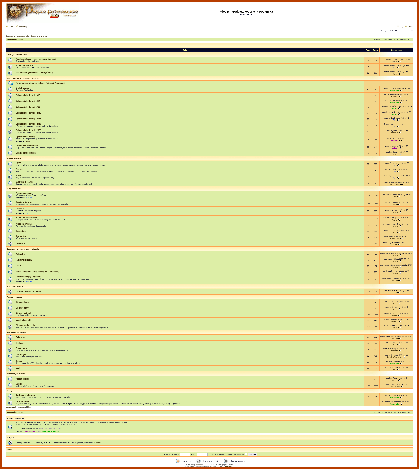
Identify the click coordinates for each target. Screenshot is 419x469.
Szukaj (410, 27)
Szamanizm (21, 236)
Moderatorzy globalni (50, 431)
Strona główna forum (15, 39)
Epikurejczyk (395, 386)
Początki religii (22, 379)
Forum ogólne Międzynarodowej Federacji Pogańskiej (40, 83)
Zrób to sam (21, 348)
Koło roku (20, 254)
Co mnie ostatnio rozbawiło (28, 291)
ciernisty (394, 321)
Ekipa (29, 407)
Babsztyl (394, 351)
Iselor (394, 245)
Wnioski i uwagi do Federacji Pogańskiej (34, 72)
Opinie (18, 163)
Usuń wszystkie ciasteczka (16, 407)
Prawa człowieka (14, 158)
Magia (18, 368)
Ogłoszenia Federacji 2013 (28, 107)
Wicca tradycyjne (24, 224)
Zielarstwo (20, 337)
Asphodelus (394, 184)
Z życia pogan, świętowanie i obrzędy (23, 249)
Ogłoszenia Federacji (25, 137)
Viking (394, 220)
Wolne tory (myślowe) (16, 374)
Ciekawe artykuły (24, 313)
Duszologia (21, 354)
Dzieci (18, 266)
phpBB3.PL (229, 466)
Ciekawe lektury (23, 302)
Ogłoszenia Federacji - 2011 (28, 119)
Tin (394, 68)
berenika (394, 97)
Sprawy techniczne (24, 65)
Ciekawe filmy (22, 308)
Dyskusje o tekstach (25, 395)
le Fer (394, 315)
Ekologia (20, 343)
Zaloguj (11, 27)
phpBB (198, 465)
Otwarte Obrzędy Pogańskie (29, 277)
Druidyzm (20, 208)
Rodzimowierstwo (24, 202)
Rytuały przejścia (24, 260)
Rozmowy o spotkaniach (27, 146)
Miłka (395, 204)
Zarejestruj (22, 27)
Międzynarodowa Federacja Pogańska (23, 78)
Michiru (29, 198)
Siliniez (394, 154)
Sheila (28, 141)
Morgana (394, 140)
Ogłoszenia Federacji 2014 (28, 101)
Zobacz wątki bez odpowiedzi (17, 36)
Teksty (9, 391)
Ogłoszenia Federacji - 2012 (28, 113)
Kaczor (97, 443)
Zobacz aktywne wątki (39, 36)
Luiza (394, 108)
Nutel (395, 293)
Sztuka (19, 361)
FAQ (401, 27)
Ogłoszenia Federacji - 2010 (28, 124)
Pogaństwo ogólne (24, 193)
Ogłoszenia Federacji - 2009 (28, 130)
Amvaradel (394, 90)
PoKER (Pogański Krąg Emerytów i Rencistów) (37, 272)
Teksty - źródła (22, 401)
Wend (394, 380)
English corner (22, 88)
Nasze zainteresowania (16, 332)
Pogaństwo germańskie (26, 217)
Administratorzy (31, 431)
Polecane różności (14, 297)
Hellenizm (20, 243)
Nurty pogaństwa (14, 189)
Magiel (19, 384)
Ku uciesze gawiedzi (15, 286)
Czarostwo (21, 231)
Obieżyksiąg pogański (26, 153)
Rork (395, 74)
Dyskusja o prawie (24, 182)
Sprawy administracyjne (17, 55)
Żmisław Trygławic (394, 357)
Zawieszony (395, 239)
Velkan (394, 148)
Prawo (18, 175)
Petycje (19, 169)
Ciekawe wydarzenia (25, 325)
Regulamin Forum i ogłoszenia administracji (36, 59)
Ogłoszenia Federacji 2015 (28, 95)
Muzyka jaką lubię (24, 320)
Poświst (395, 212)
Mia (394, 370)
